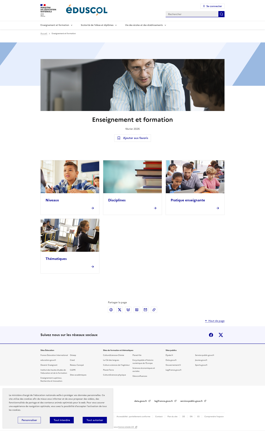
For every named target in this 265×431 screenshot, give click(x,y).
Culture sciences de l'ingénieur (116, 365)
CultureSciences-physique (114, 375)
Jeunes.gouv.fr (201, 360)
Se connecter (214, 6)
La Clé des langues (111, 360)
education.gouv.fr (48, 360)
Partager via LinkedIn (137, 310)
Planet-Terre (108, 370)
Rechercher (221, 14)
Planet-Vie (136, 355)
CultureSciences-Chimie (113, 355)
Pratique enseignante (188, 200)
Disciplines (117, 200)
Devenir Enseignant (48, 365)
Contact (159, 416)
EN (191, 416)
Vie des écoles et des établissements (144, 25)
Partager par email (145, 310)
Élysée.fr (169, 355)
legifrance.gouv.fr (164, 401)
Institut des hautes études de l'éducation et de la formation (53, 371)
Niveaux (52, 200)
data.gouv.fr (141, 401)
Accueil (44, 33)
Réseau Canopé (77, 365)
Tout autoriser (94, 420)
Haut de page (216, 321)
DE (183, 416)
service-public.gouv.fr (191, 401)
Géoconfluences (139, 376)
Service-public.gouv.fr (204, 355)
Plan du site (172, 416)
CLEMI (73, 370)
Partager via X (120, 310)
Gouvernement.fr (173, 365)
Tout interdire (62, 420)
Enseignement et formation (54, 25)
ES (198, 416)
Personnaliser (29, 420)
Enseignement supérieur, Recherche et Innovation (51, 379)
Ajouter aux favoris (135, 138)
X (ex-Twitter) (221, 335)
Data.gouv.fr (171, 360)
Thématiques (56, 258)
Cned (72, 360)
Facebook (211, 335)
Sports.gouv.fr (201, 365)
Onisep (73, 355)
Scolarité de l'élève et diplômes (97, 25)
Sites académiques (78, 375)
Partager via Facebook (111, 310)
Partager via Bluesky (128, 310)
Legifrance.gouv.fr (174, 370)
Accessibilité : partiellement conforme (134, 416)
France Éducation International (54, 355)
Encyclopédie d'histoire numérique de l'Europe (142, 362)
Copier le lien (154, 310)
